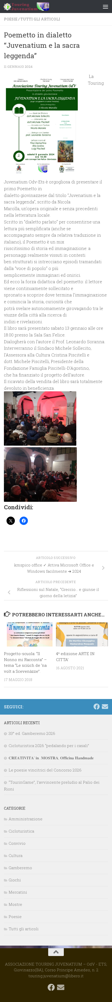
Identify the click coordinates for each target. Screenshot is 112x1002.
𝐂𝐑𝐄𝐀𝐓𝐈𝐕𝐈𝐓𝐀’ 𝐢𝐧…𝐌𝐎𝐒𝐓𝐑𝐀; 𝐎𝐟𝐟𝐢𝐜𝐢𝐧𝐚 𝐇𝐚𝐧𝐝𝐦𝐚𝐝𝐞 (51, 757)
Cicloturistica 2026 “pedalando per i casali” (49, 745)
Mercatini (18, 892)
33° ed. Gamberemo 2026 (32, 733)
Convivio (17, 843)
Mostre (15, 904)
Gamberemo (20, 867)
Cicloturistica (21, 831)
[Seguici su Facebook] (97, 706)
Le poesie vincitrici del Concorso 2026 (45, 770)
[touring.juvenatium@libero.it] (105, 706)
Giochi (15, 879)
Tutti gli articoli (40, 19)
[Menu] (105, 6)
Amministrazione (25, 818)
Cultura (15, 855)
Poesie (10, 19)
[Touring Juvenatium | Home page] (33, 6)
